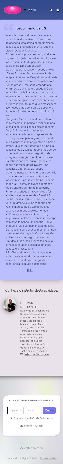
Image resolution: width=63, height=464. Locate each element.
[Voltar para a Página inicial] (12, 10)
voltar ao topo (33, 448)
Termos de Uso (48, 458)
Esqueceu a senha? (24, 418)
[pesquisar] (51, 10)
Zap (41, 425)
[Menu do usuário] (58, 10)
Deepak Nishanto (29, 305)
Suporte (28, 425)
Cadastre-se (46, 418)
